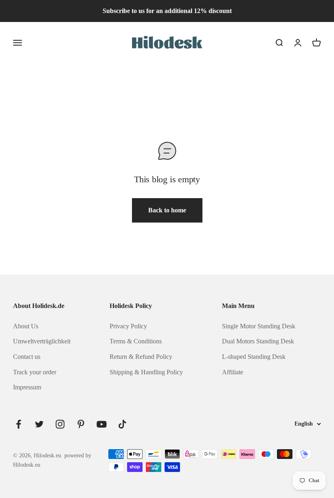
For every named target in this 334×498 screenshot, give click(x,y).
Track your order (34, 372)
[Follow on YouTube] (101, 424)
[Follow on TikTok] (122, 424)
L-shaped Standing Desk (254, 356)
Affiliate (232, 372)
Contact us (26, 356)
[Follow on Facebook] (18, 424)
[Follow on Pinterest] (80, 424)
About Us (25, 326)
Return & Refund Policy (141, 356)
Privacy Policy (128, 326)
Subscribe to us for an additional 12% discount (167, 10)
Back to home (167, 210)
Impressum (27, 387)
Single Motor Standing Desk (258, 326)
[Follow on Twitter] (39, 424)
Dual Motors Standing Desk (258, 341)
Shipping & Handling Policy (146, 372)
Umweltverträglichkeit (41, 341)
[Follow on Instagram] (60, 424)
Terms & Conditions (136, 341)
